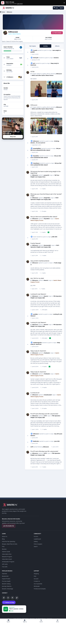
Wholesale (37, 586)
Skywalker (36, 156)
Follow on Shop (9, 602)
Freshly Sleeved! (35, 243)
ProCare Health (6, 581)
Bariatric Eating (6, 583)
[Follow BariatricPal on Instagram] (8, 598)
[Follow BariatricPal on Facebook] (4, 598)
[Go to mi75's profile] (19, 77)
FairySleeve (36, 163)
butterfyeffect (37, 148)
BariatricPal (5, 576)
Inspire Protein (6, 578)
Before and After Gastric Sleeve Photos (42, 75)
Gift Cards (5, 564)
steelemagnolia (37, 342)
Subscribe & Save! (7, 559)
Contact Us (37, 581)
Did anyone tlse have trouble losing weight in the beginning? (45, 172)
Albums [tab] (57, 46)
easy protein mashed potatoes (40, 261)
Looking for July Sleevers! (38, 294)
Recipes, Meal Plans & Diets (9, 544)
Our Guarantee (38, 583)
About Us (4, 536)
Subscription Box (6, 554)
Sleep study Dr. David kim (38, 351)
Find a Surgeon (38, 544)
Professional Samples (40, 588)
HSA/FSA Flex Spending (8, 541)
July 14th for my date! (37, 278)
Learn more (3, 3)
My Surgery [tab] (32, 46)
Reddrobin (36, 441)
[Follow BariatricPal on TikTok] (17, 598)
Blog (3, 539)
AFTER (32, 72)
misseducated (48, 395)
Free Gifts (4, 566)
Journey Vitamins (6, 586)
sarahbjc (35, 314)
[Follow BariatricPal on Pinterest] (12, 598)
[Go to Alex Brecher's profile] (21, 77)
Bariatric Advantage (7, 588)
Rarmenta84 (47, 245)
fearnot (46, 280)
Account (36, 578)
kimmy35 (35, 57)
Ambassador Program (8, 561)
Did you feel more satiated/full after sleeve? (44, 217)
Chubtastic (47, 353)
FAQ (3, 546)
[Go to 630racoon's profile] (27, 72)
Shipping (36, 573)
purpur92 (46, 175)
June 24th (57, 441)
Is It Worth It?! (35, 393)
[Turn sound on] (21, 120)
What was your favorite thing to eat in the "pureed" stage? (46, 195)
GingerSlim (47, 197)
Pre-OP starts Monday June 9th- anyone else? (44, 414)
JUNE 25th (54, 236)
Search (36, 546)
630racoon (59, 73)
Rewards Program (7, 556)
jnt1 (34, 63)
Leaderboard (37, 539)
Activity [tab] (45, 46)
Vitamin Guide (6, 551)
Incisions (56, 57)
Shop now (13, 136)
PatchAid (4, 573)
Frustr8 (35, 50)
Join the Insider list (8, 526)
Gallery (36, 541)
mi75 (45, 415)
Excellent (9, 65)
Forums (36, 536)
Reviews (4, 549)
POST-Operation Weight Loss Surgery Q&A (45, 246)
